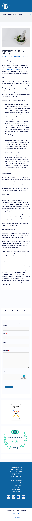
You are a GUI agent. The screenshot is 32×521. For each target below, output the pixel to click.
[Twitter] (18, 497)
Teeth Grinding (25, 56)
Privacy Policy (16, 513)
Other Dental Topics (15, 56)
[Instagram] (13, 497)
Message (6, 350)
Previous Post (16, 293)
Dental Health (6, 56)
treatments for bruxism (12, 69)
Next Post (16, 297)
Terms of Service (16, 517)
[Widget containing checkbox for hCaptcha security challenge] (15, 377)
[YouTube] (23, 497)
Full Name (6, 325)
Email (5, 333)
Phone (5, 342)
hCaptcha (5, 372)
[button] (30, 14)
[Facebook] (8, 497)
